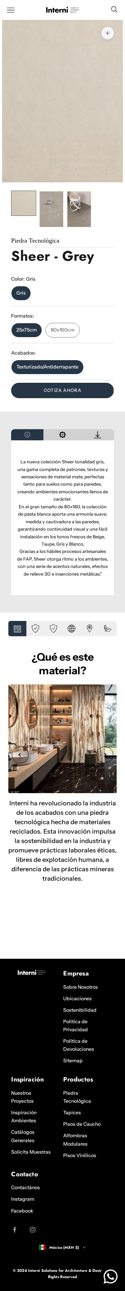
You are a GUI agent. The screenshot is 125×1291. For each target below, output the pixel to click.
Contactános (25, 1187)
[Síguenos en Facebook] (14, 1229)
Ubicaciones (77, 998)
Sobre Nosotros (80, 987)
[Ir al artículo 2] (51, 209)
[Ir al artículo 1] (23, 203)
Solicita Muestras (31, 1152)
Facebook (22, 1211)
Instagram (22, 1199)
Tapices (72, 1112)
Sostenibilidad (80, 1010)
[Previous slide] (20, 754)
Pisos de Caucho (82, 1124)
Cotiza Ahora (63, 390)
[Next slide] (105, 754)
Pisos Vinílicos (79, 1155)
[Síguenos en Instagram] (32, 1229)
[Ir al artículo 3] (79, 209)
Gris (21, 293)
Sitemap (73, 1060)
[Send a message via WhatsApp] (111, 1277)
